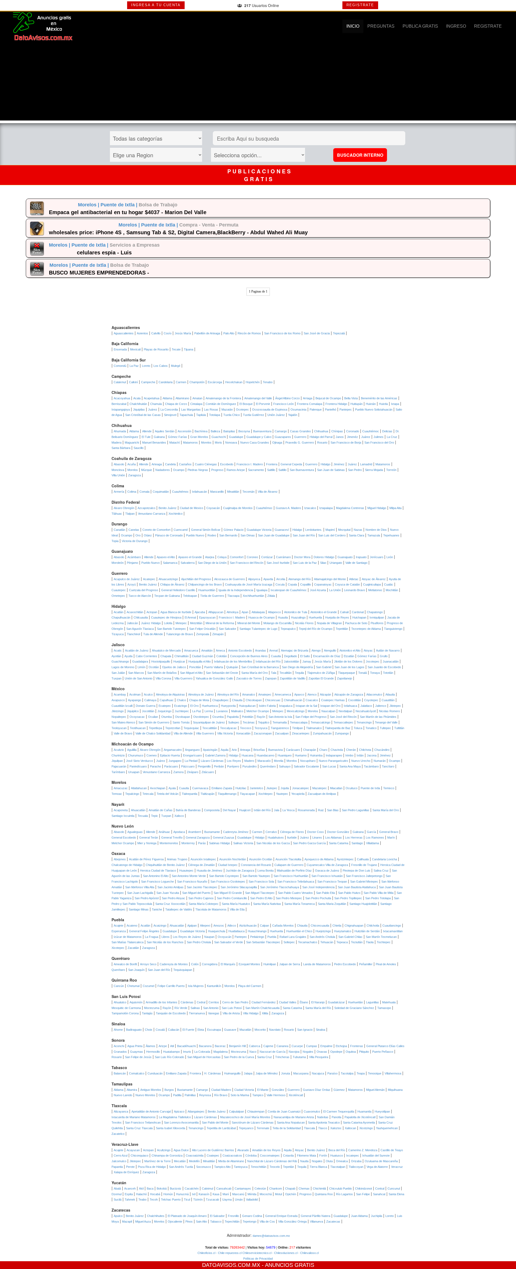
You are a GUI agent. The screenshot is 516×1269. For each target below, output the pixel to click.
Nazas (358, 529)
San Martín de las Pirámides (378, 716)
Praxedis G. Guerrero (299, 442)
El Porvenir (263, 403)
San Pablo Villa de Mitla (378, 892)
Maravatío (264, 760)
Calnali (344, 612)
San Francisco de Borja (346, 442)
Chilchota (365, 749)
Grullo (384, 656)
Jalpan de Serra (289, 964)
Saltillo (271, 469)
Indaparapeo (334, 755)
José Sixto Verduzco (139, 760)
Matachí (174, 442)
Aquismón (136, 1002)
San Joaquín (136, 969)
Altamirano (182, 398)
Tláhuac (117, 513)
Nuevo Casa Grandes (254, 442)
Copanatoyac (323, 584)
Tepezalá (339, 333)
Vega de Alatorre (377, 1166)
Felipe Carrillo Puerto (171, 986)
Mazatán (227, 409)
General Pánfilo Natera (315, 1215)
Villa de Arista (231, 1013)
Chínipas (337, 431)
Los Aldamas (333, 837)
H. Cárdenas (212, 1073)
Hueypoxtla (228, 705)
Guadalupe (236, 436)
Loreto (146, 365)
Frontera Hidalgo (336, 403)
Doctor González (338, 831)
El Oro (194, 705)
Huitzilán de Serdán (367, 931)
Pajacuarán (119, 766)
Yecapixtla (297, 793)
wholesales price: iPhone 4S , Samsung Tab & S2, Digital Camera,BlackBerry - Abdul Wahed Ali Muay (178, 232)
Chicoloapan (254, 700)
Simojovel (170, 414)
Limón (141, 667)
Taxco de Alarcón (139, 595)
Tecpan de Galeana (167, 595)
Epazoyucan (207, 617)
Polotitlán (247, 716)
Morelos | (89, 204)
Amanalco (248, 694)
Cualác (388, 584)
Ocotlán (154, 667)
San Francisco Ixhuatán (327, 875)
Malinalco (237, 711)
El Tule (146, 436)
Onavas (322, 1051)
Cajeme (268, 1046)
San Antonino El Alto (156, 875)
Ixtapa (395, 403)
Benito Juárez (168, 508)
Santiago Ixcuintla (123, 815)
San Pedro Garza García (309, 843)
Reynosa (205, 1095)
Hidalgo (325, 464)
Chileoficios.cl (206, 1253)
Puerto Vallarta (213, 667)
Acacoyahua (122, 398)
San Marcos (136, 672)
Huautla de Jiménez (210, 870)
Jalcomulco (119, 1161)
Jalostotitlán (291, 661)
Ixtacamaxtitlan (393, 931)
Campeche (148, 382)
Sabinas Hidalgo (219, 843)
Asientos (142, 333)
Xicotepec (118, 947)
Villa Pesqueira (318, 1057)
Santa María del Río (318, 1008)
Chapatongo (375, 612)
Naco (252, 1051)
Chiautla (237, 700)
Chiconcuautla (320, 925)
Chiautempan (255, 1111)
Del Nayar (229, 810)
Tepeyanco (246, 1128)
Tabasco (215, 1221)
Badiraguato (134, 1029)
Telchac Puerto (171, 1199)
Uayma (227, 1199)
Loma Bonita (265, 870)
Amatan (197, 398)
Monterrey (188, 843)
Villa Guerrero (183, 678)
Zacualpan (282, 733)
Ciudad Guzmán (202, 656)
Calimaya (150, 700)
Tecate (176, 349)
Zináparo (192, 772)
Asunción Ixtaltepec (203, 859)
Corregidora (209, 964)
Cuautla (276, 656)
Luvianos (222, 711)
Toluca (358, 728)
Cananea (282, 1046)
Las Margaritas (191, 409)
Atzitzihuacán (248, 925)
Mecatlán (180, 1161)
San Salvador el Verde (228, 942)
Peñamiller (365, 964)
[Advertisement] (258, 82)
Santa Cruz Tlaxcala (139, 1128)
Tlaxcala (309, 1128)
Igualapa (261, 590)
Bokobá (162, 1188)
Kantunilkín (214, 986)
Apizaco (179, 1111)
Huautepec (186, 870)
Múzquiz (146, 469)
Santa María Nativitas (267, 903)
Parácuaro (171, 766)
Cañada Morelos (283, 925)
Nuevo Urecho (360, 760)
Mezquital (344, 529)
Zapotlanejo (344, 678)
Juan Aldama (359, 1215)
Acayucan (133, 1150)
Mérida (252, 1194)
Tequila (299, 672)
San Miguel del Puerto (196, 892)
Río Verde (180, 1008)
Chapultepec (220, 700)
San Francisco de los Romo (282, 333)
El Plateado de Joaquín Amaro (187, 1215)
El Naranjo (318, 1002)
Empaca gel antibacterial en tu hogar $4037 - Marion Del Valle (127, 212)
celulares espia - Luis (104, 252)
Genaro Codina (252, 1215)
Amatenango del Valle (258, 398)
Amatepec (264, 694)
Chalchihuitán (138, 403)
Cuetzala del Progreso (143, 590)
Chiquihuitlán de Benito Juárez (165, 864)
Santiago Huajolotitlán (363, 903)
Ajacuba (200, 612)
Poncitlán (195, 667)
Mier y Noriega (146, 843)
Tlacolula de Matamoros (211, 909)
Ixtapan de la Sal (306, 705)
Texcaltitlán (209, 728)
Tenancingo (364, 722)
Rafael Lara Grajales (293, 936)
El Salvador (217, 1215)
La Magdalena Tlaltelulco (175, 1117)
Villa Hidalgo (251, 1013)
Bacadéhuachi (186, 1046)
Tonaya (375, 672)
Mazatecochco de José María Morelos (245, 1117)
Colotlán (221, 656)
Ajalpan (192, 925)
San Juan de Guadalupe (273, 535)
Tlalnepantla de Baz (337, 728)
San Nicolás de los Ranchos (165, 942)
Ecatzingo (180, 705)
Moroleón (118, 562)
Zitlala (271, 595)
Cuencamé (181, 529)
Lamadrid (366, 464)
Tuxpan (116, 678)
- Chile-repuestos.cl (228, 1253)
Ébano (304, 1002)
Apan (245, 612)
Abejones (120, 859)
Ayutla (128, 656)
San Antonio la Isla (280, 716)
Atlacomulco (374, 694)
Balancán (120, 1073)
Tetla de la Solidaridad (287, 1128)
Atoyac (368, 650)
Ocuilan (153, 716)
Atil (172, 1046)
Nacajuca (318, 1073)
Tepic (154, 815)
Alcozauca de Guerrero (229, 579)
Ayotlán (116, 656)
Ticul (187, 1199)
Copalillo (305, 584)
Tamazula (373, 535)
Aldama (167, 398)
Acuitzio (119, 749)
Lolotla (168, 623)
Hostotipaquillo (160, 661)
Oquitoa (351, 1051)
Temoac (117, 793)
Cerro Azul (120, 1155)
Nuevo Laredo (123, 1095)
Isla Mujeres (196, 986)
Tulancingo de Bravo (179, 634)
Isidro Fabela (267, 705)
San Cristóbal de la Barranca (260, 667)
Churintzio (118, 755)
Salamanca (170, 562)
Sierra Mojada (374, 469)
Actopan (151, 612)
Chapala (165, 656)
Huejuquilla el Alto (199, 661)
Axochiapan (157, 788)
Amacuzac (121, 788)
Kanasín (204, 1194)
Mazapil (127, 1221)
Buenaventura (262, 431)
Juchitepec (182, 711)
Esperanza (119, 931)
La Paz (134, 365)
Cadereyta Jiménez (236, 831)
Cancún (119, 986)
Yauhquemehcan (387, 1128)
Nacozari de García (272, 1051)
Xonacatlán (243, 733)
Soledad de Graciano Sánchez (354, 1008)
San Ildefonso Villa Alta (139, 887)
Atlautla (390, 694)
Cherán (351, 749)
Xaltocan (350, 1128)
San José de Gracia (317, 333)
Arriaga (307, 398)
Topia (115, 541)
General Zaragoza (198, 837)
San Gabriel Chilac (350, 936)
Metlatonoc (375, 590)
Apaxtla (268, 579)
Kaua (216, 1194)
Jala (276, 810)
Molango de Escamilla (277, 623)
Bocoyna (244, 431)
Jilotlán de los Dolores (348, 661)
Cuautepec (119, 590)
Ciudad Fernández (264, 1002)
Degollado (290, 656)
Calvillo (155, 333)
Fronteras (356, 1046)
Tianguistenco (280, 728)
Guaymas (136, 1051)
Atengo (316, 650)
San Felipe (363, 1194)
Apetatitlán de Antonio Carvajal (151, 1111)
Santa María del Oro (254, 672)
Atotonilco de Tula (295, 612)
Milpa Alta (395, 508)
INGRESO (456, 26)
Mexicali (135, 349)
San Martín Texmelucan (381, 936)
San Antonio (210, 1008)
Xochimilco (175, 513)
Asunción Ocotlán (260, 859)
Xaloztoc (336, 1128)
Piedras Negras (198, 469)
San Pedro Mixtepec (289, 898)
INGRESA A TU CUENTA (156, 5)
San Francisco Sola (261, 881)
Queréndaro (268, 766)
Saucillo (139, 447)
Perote (130, 1166)
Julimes (379, 436)
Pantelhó (330, 409)
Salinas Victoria (243, 843)
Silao (323, 562)
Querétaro (118, 969)
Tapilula (201, 414)
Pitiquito (364, 1051)
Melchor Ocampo (257, 711)
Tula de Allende (153, 634)
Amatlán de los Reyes (266, 1150)
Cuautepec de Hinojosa (166, 617)
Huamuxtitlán (206, 590)
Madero (249, 760)
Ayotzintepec (345, 859)
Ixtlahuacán (199, 491)
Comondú (120, 365)
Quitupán (232, 667)
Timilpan (297, 728)
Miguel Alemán (375, 1089)
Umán (239, 1199)
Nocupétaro (308, 760)
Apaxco (299, 694)
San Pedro (355, 469)
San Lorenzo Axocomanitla (181, 1122)
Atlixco (231, 925)
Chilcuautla (141, 617)
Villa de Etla (237, 909)
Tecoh (154, 1199)
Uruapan (133, 772)
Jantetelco (256, 788)
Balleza (215, 431)
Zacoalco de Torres (249, 678)
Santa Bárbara (121, 447)
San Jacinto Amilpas (170, 887)
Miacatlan (336, 788)
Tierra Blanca (318, 1166)
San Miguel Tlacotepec (260, 892)
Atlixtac (354, 579)
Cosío (167, 333)
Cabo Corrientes (146, 656)
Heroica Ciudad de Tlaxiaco (158, 870)
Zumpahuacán (322, 733)
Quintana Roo (324, 1194)
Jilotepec (395, 705)
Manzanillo (217, 491)
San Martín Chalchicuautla (262, 1008)
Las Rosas (211, 409)
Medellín (194, 1161)
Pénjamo (132, 562)
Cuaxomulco (312, 1111)
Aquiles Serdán (164, 431)
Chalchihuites (155, 1215)
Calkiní (133, 382)
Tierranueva (197, 1013)
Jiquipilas (139, 409)
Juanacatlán (391, 661)
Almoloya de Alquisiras (170, 694)
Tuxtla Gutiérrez (253, 414)
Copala (292, 584)
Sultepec (233, 722)
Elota (201, 1029)
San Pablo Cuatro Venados (295, 892)
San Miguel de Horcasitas (204, 1057)
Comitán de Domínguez (221, 403)
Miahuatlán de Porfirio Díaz (294, 870)
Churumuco (135, 755)
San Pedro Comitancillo (232, 898)
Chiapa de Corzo (176, 403)
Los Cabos (160, 365)
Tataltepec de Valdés (178, 909)
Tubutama (299, 1057)
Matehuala (389, 1002)
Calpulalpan (236, 1111)
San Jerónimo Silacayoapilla (239, 887)
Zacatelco (118, 1133)
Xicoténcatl (296, 1095)
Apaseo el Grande (190, 557)
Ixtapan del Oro (330, 705)
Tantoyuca (241, 1166)
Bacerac (220, 1046)
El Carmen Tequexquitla (338, 1111)
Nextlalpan (345, 711)
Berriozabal (119, 403)
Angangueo (192, 749)
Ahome (118, 1029)
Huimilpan (269, 964)
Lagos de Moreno (123, 667)
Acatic (118, 650)
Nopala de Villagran (329, 623)
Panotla (336, 1117)
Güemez (339, 1089)
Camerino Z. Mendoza (362, 1150)
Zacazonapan (263, 733)
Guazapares (283, 436)
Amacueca (191, 650)
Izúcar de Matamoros (128, 936)
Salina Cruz (381, 870)
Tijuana (188, 349)
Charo (323, 749)
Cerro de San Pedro (235, 1002)
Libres (166, 936)
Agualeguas (135, 831)
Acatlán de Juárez (137, 650)
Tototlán (388, 672)
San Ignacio (305, 1029)
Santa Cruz (264, 1057)
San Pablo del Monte (215, 1122)
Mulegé (175, 365)
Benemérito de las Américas (379, 398)
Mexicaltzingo (295, 711)
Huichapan (359, 617)
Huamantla (364, 1111)
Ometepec (118, 595)
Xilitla (265, 1013)
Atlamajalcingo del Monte (330, 579)
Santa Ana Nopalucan (291, 1122)
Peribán (219, 766)
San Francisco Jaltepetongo (364, 875)
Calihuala (363, 859)
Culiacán (173, 1029)
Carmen (181, 382)
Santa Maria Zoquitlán (332, 903)
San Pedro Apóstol (147, 898)
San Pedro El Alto (261, 898)
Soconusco (203, 1166)
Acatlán (118, 612)
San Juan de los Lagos (349, 667)
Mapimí (330, 529)
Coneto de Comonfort (156, 529)
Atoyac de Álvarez (374, 579)
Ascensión (184, 431)
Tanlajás (147, 1013)
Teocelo (275, 1166)
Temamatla (280, 722)
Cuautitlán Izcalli (122, 705)
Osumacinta (298, 409)
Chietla (336, 925)
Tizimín (198, 1199)
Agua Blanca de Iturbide (175, 612)
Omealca (342, 1161)
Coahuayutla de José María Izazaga (248, 584)
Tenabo (268, 382)
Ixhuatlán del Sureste (376, 1155)
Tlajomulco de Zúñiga (321, 672)
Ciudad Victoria (244, 1089)
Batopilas (229, 431)
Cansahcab (223, 1188)
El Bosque (246, 403)
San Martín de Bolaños (162, 672)
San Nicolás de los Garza (273, 843)
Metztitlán (196, 623)
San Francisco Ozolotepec (227, 881)
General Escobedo (124, 837)
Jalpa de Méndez (267, 1073)
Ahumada (120, 431)
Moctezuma (151, 1008)
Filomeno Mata (306, 1155)
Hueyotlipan (382, 1111)
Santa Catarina (338, 843)
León (389, 557)
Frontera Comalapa (309, 403)
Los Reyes (234, 760)
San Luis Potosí (232, 1008)
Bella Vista (351, 398)
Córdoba (251, 1155)
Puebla (271, 936)
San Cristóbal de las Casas (143, 414)
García (371, 831)
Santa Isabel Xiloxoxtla (170, 1128)
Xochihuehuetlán (253, 595)
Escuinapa (214, 1029)
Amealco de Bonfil (125, 964)
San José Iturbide (278, 562)
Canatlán (119, 529)
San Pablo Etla (325, 892)
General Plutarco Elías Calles (385, 1046)
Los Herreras (354, 837)
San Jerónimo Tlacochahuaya (279, 887)
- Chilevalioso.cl (308, 1253)
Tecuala (143, 815)
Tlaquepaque (346, 672)
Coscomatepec (270, 1155)
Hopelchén (253, 382)
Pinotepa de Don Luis (356, 870)
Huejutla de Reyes (337, 617)
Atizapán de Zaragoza (348, 694)
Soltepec (289, 942)
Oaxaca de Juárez (327, 870)
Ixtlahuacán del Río (268, 661)
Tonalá (362, 672)
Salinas (195, 1008)
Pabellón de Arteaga (207, 333)
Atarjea (209, 557)
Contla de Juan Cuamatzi (284, 1111)
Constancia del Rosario (256, 864)
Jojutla (285, 788)
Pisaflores (377, 623)
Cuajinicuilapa (372, 584)
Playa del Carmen (249, 986)
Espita (129, 1194)
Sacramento (256, 469)
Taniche (157, 909)
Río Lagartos (344, 1194)
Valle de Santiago (356, 562)
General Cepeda (291, 464)
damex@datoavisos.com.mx (271, 1235)
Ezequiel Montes (249, 964)
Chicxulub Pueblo (340, 1188)
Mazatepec (319, 788)
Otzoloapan (182, 716)
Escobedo (226, 464)
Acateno (132, 925)
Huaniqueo (285, 755)
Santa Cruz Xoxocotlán (170, 903)
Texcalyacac (228, 728)
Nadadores (162, 469)
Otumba (166, 716)
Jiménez (339, 464)
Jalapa (248, 1073)
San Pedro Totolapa (378, 898)
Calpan (264, 925)
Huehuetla (315, 617)
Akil (141, 1188)
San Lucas (329, 766)
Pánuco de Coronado (169, 535)
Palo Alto (228, 333)
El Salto (305, 656)
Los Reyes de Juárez (187, 936)
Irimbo (349, 755)
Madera (116, 442)
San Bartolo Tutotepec (171, 628)
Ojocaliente (175, 1221)
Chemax (304, 1188)
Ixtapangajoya (121, 409)
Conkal (379, 1188)
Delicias (387, 431)
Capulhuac (167, 700)
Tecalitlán (286, 672)
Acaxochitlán (135, 612)
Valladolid (252, 1199)
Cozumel (148, 986)
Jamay (306, 661)
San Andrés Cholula (322, 936)
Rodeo (211, 535)
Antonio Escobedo (240, 650)
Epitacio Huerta (170, 755)
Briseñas (259, 749)
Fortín (323, 1155)
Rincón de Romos (249, 333)
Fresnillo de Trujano (364, 864)
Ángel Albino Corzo (287, 398)
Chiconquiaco (139, 1155)
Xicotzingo (366, 1128)
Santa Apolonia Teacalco (324, 1122)
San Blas (333, 810)
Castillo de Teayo (392, 1150)
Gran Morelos (199, 436)
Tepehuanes (391, 535)
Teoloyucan (119, 728)
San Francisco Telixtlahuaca (295, 881)
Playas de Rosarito (156, 349)
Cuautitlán (388, 700)
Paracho (155, 766)
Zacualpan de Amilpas (322, 793)
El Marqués (228, 964)
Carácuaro (293, 749)
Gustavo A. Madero (288, 508)
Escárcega (215, 382)
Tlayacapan (247, 793)
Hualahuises (276, 837)
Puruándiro (249, 766)
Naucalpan (328, 711)
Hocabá (155, 1194)
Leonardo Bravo (354, 590)
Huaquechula (216, 931)
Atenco (312, 694)
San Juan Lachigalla (140, 892)
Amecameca (283, 694)
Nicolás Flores (304, 623)
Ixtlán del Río (262, 810)
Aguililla (132, 749)
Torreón (391, 469)
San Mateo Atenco (123, 722)
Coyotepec (371, 700)
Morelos (206, 442)
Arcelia (280, 579)
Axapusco (118, 700)
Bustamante (212, 831)
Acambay (120, 694)
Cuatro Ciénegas (206, 464)
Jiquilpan (117, 760)
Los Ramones (375, 837)
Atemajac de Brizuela (294, 650)
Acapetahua (151, 398)
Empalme (326, 1046)
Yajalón (292, 414)
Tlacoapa (233, 595)
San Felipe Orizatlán (202, 628)
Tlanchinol (133, 634)
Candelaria (166, 382)
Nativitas (322, 1117)
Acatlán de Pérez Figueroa (146, 859)
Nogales (308, 1051)
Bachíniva (201, 431)
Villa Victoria (225, 733)
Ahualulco (120, 1002)
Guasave (230, 1029)
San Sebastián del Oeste (222, 672)
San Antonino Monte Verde (189, 875)
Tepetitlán (342, 628)
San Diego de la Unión (212, 562)
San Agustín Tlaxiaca (140, 628)
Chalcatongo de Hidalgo (127, 864)
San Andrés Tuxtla (181, 1166)
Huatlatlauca (236, 931)
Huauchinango (257, 931)
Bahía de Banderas (188, 810)
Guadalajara (140, 661)
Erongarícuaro (192, 755)
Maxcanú (238, 1194)
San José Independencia (318, 887)
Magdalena (220, 1051)
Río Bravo (220, 1095)
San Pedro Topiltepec (348, 898)
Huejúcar (179, 661)
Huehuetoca (210, 705)
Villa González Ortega (292, 1221)
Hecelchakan (233, 382)
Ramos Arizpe (236, 469)
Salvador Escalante (306, 766)
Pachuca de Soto (356, 623)
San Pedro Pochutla (318, 898)
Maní (226, 1194)
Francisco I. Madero (249, 464)
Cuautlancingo (391, 925)
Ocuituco (351, 788)
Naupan (209, 936)
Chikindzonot (363, 1188)
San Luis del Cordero (332, 535)
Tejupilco (263, 722)
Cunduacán (155, 1073)
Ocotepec (242, 409)
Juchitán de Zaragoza (240, 870)
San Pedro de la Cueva (239, 1057)
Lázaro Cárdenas (212, 760)
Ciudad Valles (287, 1002)
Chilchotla (373, 925)
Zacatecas (333, 1221)
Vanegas (213, 1013)
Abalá (117, 1188)
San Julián (118, 672)
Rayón (261, 716)
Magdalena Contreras (350, 508)
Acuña (131, 464)
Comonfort (236, 557)
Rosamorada (306, 810)
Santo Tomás (181, 722)
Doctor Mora (302, 557)
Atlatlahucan (139, 788)
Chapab (290, 1188)
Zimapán (218, 634)
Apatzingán (210, 749)
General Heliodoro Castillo (178, 590)
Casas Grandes (300, 431)
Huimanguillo (232, 1073)
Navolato (275, 1029)
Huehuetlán (355, 1002)
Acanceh (130, 1188)
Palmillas (190, 1095)
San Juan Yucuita (167, 892)
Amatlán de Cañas (161, 810)
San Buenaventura (302, 469)
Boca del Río (336, 1150)
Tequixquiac (191, 728)
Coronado (352, 431)
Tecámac (249, 722)
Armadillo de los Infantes (161, 1002)
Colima (131, 491)
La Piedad (191, 760)
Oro (138, 535)
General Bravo (388, 831)
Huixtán (371, 403)
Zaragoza (134, 475)
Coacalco (312, 700)
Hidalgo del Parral (321, 436)
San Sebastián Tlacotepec (263, 942)
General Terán (148, 837)
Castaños (185, 464)
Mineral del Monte (248, 623)
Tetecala (147, 793)
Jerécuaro (376, 557)
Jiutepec (271, 788)
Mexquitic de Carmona (126, 1008)
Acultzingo (163, 1150)
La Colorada (202, 1051)
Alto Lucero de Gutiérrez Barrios (213, 1150)
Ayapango (134, 700)
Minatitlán (233, 491)
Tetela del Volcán (167, 793)
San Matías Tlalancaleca (128, 942)
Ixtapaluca (285, 705)
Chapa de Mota (199, 700)
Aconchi (119, 1046)
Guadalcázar (336, 1002)
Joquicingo (164, 711)
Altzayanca (121, 1111)
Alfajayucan (215, 612)
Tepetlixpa (155, 728)
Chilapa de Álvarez (172, 584)
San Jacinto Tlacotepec (202, 887)
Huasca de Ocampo (261, 617)
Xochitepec (265, 793)
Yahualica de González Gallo (214, 678)
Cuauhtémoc (370, 431)
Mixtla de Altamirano (231, 1161)
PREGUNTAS (381, 26)
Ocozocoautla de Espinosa (269, 409)
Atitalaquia (258, 612)
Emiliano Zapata (222, 788)
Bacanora (205, 1046)
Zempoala (202, 634)
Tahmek (130, 1199)
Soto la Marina (240, 1095)
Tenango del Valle (386, 722)
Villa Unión (118, 475)
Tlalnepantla (189, 793)
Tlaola (370, 942)
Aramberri (194, 831)
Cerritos (214, 1002)
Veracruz (397, 1166)
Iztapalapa (326, 508)
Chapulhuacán (121, 617)
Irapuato (361, 557)
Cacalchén (192, 1188)
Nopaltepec (119, 716)
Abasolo (119, 464)
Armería (119, 491)
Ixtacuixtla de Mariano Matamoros (134, 1117)
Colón (195, 964)
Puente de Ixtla (370, 788)
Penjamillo (204, 766)
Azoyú (131, 584)
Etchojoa (341, 1046)
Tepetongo (249, 1221)
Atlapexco (274, 612)
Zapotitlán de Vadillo (292, 678)
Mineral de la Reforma (220, 623)
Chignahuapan (354, 925)
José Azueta (318, 590)
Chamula (156, 403)
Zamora (178, 772)
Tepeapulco (288, 628)
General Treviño (171, 837)
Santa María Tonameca (299, 903)
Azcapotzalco (146, 508)
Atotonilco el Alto (349, 650)
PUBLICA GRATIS (420, 26)
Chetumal (133, 986)
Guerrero (300, 436)
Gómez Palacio (233, 529)
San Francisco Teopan (332, 881)
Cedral (201, 1002)
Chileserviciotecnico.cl (256, 1253)
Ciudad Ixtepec (228, 864)
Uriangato (335, 562)
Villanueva (316, 1221)
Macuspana (301, 1073)
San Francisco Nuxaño (192, 881)
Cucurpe (297, 1046)
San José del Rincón (343, 716)
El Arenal (190, 617)
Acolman (135, 694)
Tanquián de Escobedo (171, 1013)
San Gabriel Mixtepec (364, 881)
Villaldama (372, 843)
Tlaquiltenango (227, 793)
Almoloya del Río (228, 694)
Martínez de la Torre (157, 1161)
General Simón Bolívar (205, 529)
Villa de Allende (183, 733)
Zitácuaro (208, 772)
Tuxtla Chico (231, 414)
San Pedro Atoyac (173, 898)
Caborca (254, 1046)
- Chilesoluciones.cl (284, 1253)
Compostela (212, 810)
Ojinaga (277, 442)
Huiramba (316, 755)
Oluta (329, 1161)
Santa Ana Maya (350, 766)
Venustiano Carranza (151, 513)
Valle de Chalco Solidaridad (152, 733)
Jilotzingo (118, 711)
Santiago (357, 843)
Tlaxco (322, 1128)
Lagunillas (372, 1002)
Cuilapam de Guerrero (288, 864)
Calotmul (207, 1188)
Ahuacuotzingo (168, 579)
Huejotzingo (323, 931)
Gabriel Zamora (215, 755)
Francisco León (283, 403)
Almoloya (232, 612)
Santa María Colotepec (203, 903)
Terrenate (263, 1128)
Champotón (197, 382)
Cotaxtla (288, 1155)
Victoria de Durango (135, 541)
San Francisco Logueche (157, 881)
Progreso (217, 469)
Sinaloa (320, 1029)
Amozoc (218, 925)
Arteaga (157, 464)
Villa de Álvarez (268, 491)
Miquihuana (395, 1089)
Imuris (187, 1051)
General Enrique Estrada (281, 1215)
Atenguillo (330, 650)
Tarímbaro (118, 772)
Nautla (304, 1161)
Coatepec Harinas (333, 700)
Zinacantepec (301, 733)
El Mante (262, 1089)
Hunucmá (182, 1194)
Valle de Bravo (123, 733)
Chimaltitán (181, 656)
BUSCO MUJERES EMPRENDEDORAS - (99, 273)
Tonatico (371, 728)
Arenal (273, 650)
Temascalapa (298, 722)
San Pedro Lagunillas (355, 810)
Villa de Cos (267, 1221)
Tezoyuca (261, 728)
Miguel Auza (143, 1221)
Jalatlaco (366, 705)
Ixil (193, 1194)
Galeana (159, 436)
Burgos (169, 1089)
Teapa (361, 1073)
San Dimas (248, 535)
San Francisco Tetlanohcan (143, 1122)
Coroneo (252, 557)
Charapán (309, 749)
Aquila (224, 749)
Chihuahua (321, 431)
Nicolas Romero (389, 711)
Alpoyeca (254, 579)
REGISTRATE (360, 5)
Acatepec (149, 579)
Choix (148, 1029)
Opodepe (336, 1051)
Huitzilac (240, 788)
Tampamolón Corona (125, 1013)
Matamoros (190, 442)
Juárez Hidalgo (151, 623)
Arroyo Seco (148, 964)
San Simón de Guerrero (153, 722)
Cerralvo (271, 831)
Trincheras (282, 1057)
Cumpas (311, 1046)
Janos (340, 436)
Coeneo (151, 755)
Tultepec (385, 728)
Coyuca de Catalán (347, 584)
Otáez (148, 535)
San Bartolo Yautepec (256, 875)
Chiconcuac (273, 700)
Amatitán (207, 650)
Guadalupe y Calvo (258, 436)
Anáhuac (164, 831)
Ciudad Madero (221, 1089)
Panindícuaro (138, 766)
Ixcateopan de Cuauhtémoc (289, 590)
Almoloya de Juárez (201, 694)
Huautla (283, 617)
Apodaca (179, 831)
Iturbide (292, 837)
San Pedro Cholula (199, 942)
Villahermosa (393, 1073)
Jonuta (285, 1073)
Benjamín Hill (237, 1046)
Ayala (172, 788)
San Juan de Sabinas (331, 469)
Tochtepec (383, 942)
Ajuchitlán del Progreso (196, 579)
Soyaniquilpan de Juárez (209, 722)
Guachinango (120, 661)
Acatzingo (159, 925)
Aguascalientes (124, 333)
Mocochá (266, 1194)
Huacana (247, 755)
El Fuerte (188, 1029)
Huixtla (383, 403)
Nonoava (231, 442)
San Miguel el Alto (191, 672)
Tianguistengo (393, 628)
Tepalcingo (132, 793)
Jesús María (183, 333)
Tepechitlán (232, 1221)
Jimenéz (352, 436)
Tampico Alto (222, 1166)
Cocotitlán (354, 700)
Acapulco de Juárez (127, 579)
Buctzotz (175, 1188)
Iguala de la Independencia (235, 590)
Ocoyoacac (137, 716)
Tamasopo (384, 1008)
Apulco (118, 1215)
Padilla (177, 1095)
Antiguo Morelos (150, 1089)
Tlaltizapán (207, 793)
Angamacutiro (173, 749)
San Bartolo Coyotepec (224, 875)
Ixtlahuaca (350, 705)
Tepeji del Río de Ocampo (315, 628)
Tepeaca (342, 942)
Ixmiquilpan (377, 617)
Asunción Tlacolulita (288, 859)
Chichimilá (319, 1188)
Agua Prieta (134, 1046)
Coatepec (213, 1155)
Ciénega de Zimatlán (201, 864)
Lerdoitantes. (313, 529)
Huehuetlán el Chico (299, 931)
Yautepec (282, 793)
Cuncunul (394, 1188)
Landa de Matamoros (317, 964)
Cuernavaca (200, 788)
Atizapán (325, 694)
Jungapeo (175, 760)
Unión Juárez (276, 414)
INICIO (352, 26)
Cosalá (160, 1029)
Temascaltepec (343, 722)
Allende (147, 431)
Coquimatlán (161, 491)
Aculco (148, 694)
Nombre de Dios (376, 529)
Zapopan (271, 678)
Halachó (141, 1194)
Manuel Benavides (154, 442)
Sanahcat (379, 1194)
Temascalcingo (320, 722)
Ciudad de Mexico (191, 508)
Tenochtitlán (258, 1166)
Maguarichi (132, 442)
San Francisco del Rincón (246, 562)
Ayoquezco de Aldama (319, 859)
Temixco (388, 788)
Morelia (278, 760)
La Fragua (151, 936)
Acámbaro (134, 557)
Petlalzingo (257, 936)
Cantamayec (243, 1188)
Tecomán (248, 491)
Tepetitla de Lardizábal (221, 1128)
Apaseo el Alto (166, 557)
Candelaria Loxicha (384, 859)
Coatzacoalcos (232, 1155)
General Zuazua (223, 837)
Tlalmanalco (314, 728)
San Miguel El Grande (228, 892)
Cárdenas (187, 1002)
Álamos (150, 1046)
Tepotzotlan (172, 728)
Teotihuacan (138, 728)
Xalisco (179, 815)
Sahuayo (285, 766)
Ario (234, 749)
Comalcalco (136, 1073)
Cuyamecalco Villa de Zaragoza (327, 864)
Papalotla (233, 716)
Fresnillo (233, 1215)
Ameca (220, 650)
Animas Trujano (177, 859)
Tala (273, 672)
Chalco (181, 700)
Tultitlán (399, 728)
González (278, 1089)
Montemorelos (169, 843)
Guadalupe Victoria (259, 529)
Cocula (280, 584)
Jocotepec (372, 661)
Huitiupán (356, 403)
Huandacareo (265, 755)
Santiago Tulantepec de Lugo (258, 628)
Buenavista (275, 749)
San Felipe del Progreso (311, 716)
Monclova (118, 469)
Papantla (117, 1166)
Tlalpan (130, 513)
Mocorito (260, 1029)
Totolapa (214, 414)
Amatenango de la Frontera (223, 398)
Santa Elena (396, 1194)
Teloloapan (190, 595)
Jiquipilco (133, 711)
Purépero (233, 766)
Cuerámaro (283, 557)
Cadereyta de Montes (174, 964)
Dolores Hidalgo (324, 557)
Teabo (142, 1199)
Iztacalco (310, 508)
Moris (218, 442)
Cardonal (358, 612)
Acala (137, 398)
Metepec (181, 623)
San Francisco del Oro (379, 442)
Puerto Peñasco (382, 1051)
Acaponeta (121, 810)
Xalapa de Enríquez (126, 1172)
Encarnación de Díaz (327, 656)
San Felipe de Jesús (138, 1057)
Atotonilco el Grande (323, 612)
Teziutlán (357, 942)
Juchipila (376, 1215)
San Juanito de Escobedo (384, 667)
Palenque (316, 409)
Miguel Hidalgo (376, 508)
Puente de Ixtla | (120, 204)
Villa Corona (163, 678)
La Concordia (169, 409)
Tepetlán (288, 1166)
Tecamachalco (307, 942)
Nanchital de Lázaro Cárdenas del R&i (272, 1161)
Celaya (222, 557)
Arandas (260, 650)
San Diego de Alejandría (297, 667)
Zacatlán (133, 947)
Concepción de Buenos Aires (249, 656)
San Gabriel (323, 667)
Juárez (152, 409)
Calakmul (120, 382)
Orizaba (356, 1161)
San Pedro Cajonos (201, 898)
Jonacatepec (300, 788)
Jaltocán (132, 623)
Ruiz (321, 810)
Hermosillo (153, 1051)
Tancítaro (388, 766)
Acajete (118, 925)
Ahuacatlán (138, 810)
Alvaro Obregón (124, 508)
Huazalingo (298, 617)
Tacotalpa (347, 1073)
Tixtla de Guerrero (212, 595)
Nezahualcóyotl (366, 711)
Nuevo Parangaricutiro (333, 760)
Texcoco (245, 728)
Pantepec (345, 409)
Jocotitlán (148, 711)
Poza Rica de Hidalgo (152, 1166)
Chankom (275, 1188)
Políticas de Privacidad (258, 1258)
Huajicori (244, 810)
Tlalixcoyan (356, 1166)
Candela (170, 464)
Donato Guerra (145, 705)
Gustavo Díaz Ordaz (316, 1089)
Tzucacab (212, 1199)
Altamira (132, 1089)
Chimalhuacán (293, 700)
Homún (168, 1194)
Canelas (133, 529)
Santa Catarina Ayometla (359, 1122)
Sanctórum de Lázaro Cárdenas (253, 1122)
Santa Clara (356, 535)
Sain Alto (201, 1221)
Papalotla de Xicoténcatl (360, 1117)
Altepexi (205, 925)
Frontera (271, 464)
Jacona (372, 755)
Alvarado (243, 1150)
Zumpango (342, 733)
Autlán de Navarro (388, 650)
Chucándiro (381, 749)
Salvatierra (188, 562)
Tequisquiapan (182, 969)
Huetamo (301, 755)
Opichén (290, 1194)
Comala (144, 491)
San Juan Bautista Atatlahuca (357, 887)
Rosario (322, 442)
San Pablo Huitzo (349, 892)
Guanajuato (345, 557)
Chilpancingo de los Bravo (205, 584)
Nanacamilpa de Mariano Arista (294, 1117)
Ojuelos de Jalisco (174, 667)
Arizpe (163, 1046)
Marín (391, 837)
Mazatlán (245, 1029)
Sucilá (117, 1199)
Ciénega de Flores (292, 831)
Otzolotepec (201, 716)
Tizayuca (118, 634)
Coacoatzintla (194, 1155)
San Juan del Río (304, 535)
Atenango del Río (299, 579)
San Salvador (227, 628)
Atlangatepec (196, 1111)
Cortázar (267, 557)
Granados (120, 1051)
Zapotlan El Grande (321, 678)
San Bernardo (228, 535)
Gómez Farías (177, 436)
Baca (150, 1188)
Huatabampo (171, 1051)
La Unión (335, 590)
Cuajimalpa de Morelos (238, 508)
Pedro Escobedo (345, 964)
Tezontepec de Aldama (366, 628)
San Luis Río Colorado (169, 1057)
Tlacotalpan (337, 1166)
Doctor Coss (315, 831)
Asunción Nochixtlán (232, 859)
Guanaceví (282, 529)
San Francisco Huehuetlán (291, 875)
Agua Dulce (181, 1150)
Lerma (209, 711)
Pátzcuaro (188, 766)
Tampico (257, 1095)
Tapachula (186, 414)
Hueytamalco (342, 931)
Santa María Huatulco (236, 903)
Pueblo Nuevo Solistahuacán (373, 409)
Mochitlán (392, 590)
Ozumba (218, 716)
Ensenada (120, 349)
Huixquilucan (247, 705)
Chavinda (337, 749)
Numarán (380, 760)
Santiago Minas (139, 909)
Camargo (281, 431)
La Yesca (288, 810)
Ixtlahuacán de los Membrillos (233, 661)
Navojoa (294, 1051)
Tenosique (374, 1073)
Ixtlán (360, 755)
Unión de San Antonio (138, 678)
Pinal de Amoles (386, 964)
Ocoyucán (224, 936)
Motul (278, 1194)
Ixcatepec (352, 1155)
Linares (317, 837)
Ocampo (178, 469)
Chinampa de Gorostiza (167, 1155)
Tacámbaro (371, 766)
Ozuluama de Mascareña (381, 1161)
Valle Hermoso (276, 1095)
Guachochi (219, 436)
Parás (202, 843)
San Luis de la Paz (305, 562)
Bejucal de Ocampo (328, 398)
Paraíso (332, 1073)
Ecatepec (165, 705)
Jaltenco (380, 705)
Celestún (260, 1188)
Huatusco (336, 1155)
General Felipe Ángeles (144, 931)
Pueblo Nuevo (195, 535)
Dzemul (116, 1194)
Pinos (189, 1221)
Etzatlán (349, 656)
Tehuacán (326, 942)
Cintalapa (196, 403)
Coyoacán (213, 508)
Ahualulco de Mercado (166, 650)
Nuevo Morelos (145, 1095)
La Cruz (392, 436)
